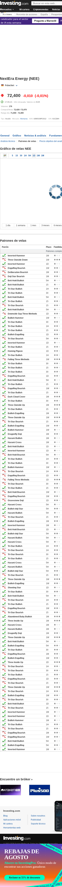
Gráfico (17, 135)
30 (21, 155)
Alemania (24, 119)
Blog (5, 816)
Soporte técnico (38, 824)
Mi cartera (24, 9)
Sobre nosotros (38, 816)
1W (38, 155)
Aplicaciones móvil (12, 820)
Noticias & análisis (35, 135)
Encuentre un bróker (15, 779)
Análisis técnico (8, 141)
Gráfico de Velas (5, 155)
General (4, 135)
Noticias (56, 9)
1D (34, 155)
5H (29, 155)
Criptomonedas (40, 9)
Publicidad (36, 820)
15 (17, 155)
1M (42, 155)
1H (25, 155)
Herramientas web (11, 827)
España (44, 14)
